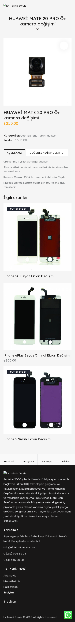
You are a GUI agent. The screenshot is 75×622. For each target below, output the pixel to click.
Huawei (51, 135)
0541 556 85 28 (13, 560)
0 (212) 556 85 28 (14, 553)
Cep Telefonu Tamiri (33, 135)
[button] (64, 46)
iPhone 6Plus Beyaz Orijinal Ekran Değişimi (36, 355)
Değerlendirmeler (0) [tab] (47, 152)
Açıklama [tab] (14, 152)
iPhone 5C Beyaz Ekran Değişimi (28, 276)
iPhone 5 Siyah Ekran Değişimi (27, 439)
